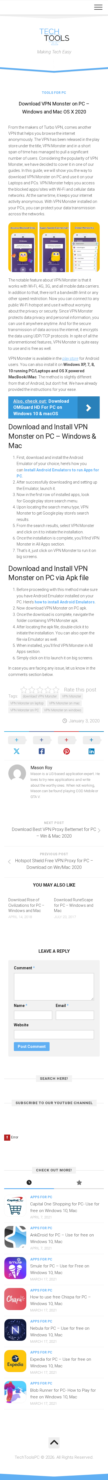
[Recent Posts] (29, 1183)
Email (62, 1005)
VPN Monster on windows (62, 710)
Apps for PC (41, 1197)
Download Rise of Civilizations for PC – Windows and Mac (26, 905)
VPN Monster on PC (24, 710)
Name (20, 1005)
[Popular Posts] (79, 1183)
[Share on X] (16, 745)
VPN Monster (71, 696)
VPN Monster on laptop (27, 703)
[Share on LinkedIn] (91, 745)
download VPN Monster (40, 696)
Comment (24, 968)
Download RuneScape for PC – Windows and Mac (73, 905)
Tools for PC (54, 93)
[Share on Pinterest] (66, 745)
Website (21, 1025)
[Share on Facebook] (41, 745)
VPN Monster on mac (64, 703)
